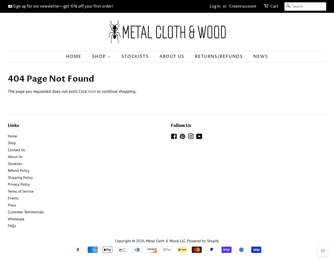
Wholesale (16, 219)
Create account (243, 6)
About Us (171, 56)
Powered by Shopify (203, 241)
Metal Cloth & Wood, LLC (166, 241)
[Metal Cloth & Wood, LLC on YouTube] (199, 137)
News (260, 56)
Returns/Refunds (219, 56)
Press (12, 205)
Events (13, 198)
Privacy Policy (19, 184)
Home (73, 56)
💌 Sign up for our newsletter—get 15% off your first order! (60, 6)
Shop (100, 56)
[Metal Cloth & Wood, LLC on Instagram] (191, 137)
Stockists (135, 56)
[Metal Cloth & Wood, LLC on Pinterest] (182, 137)
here (92, 91)
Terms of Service (20, 191)
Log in (215, 6)
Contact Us (16, 150)
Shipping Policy (20, 177)
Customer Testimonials (26, 212)
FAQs (12, 225)
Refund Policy (18, 170)
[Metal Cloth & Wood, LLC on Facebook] (174, 137)
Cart (274, 6)
